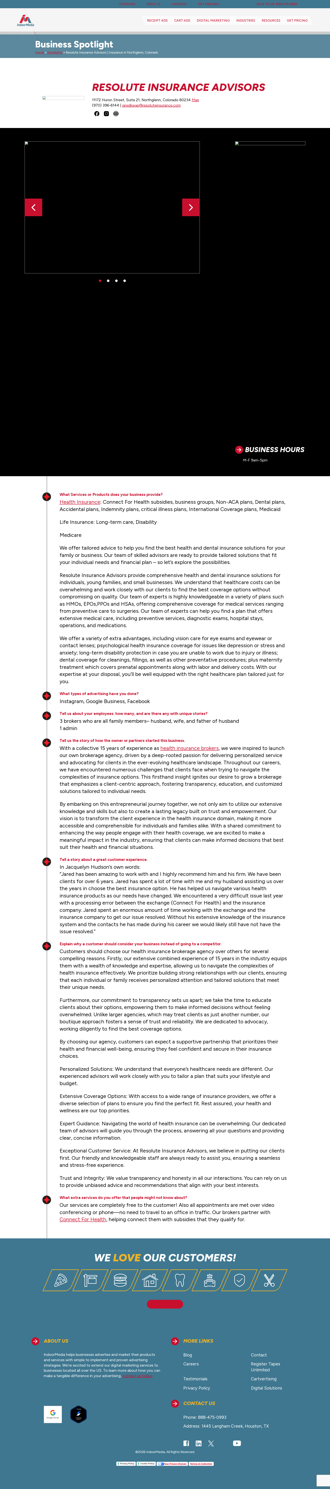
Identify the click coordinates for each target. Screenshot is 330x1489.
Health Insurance (80, 502)
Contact (259, 1355)
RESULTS (153, 4)
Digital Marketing (213, 20)
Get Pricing (297, 20)
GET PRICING (208, 4)
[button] (191, 207)
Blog (187, 1355)
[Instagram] (223, 1443)
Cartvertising (264, 1378)
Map (195, 100)
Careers (191, 1364)
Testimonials (195, 1378)
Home (39, 52)
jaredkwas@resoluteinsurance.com (151, 105)
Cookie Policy (147, 1463)
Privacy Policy (196, 1388)
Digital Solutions (266, 1388)
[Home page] (25, 20)
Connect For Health (83, 1219)
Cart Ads (182, 20)
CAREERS (179, 4)
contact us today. (138, 1375)
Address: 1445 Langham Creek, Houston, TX (226, 1426)
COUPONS (127, 4)
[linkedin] (198, 1443)
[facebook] (186, 1443)
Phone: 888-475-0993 (204, 1417)
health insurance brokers (189, 748)
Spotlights (54, 52)
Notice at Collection (201, 1464)
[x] (211, 1444)
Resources (271, 20)
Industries (245, 20)
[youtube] (237, 1443)
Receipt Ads (157, 20)
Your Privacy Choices (175, 1464)
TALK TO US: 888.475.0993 (276, 4)
